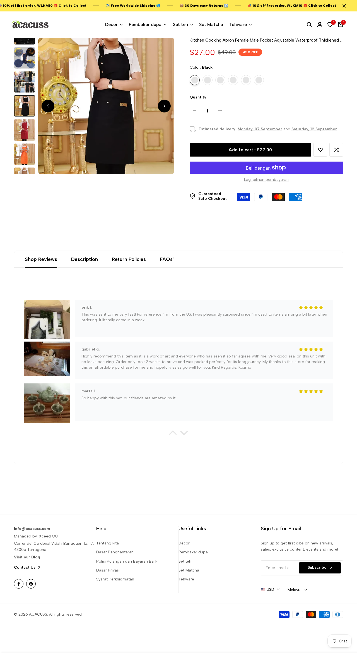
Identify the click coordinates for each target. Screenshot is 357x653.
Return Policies (129, 259)
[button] (320, 150)
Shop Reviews (41, 259)
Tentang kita (107, 543)
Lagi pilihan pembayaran (266, 179)
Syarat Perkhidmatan (115, 579)
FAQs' (167, 259)
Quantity (198, 97)
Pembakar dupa (193, 552)
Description (84, 259)
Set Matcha (188, 570)
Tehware (186, 579)
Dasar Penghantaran (115, 552)
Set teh (184, 561)
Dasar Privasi (108, 570)
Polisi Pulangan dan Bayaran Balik (126, 561)
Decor (184, 543)
